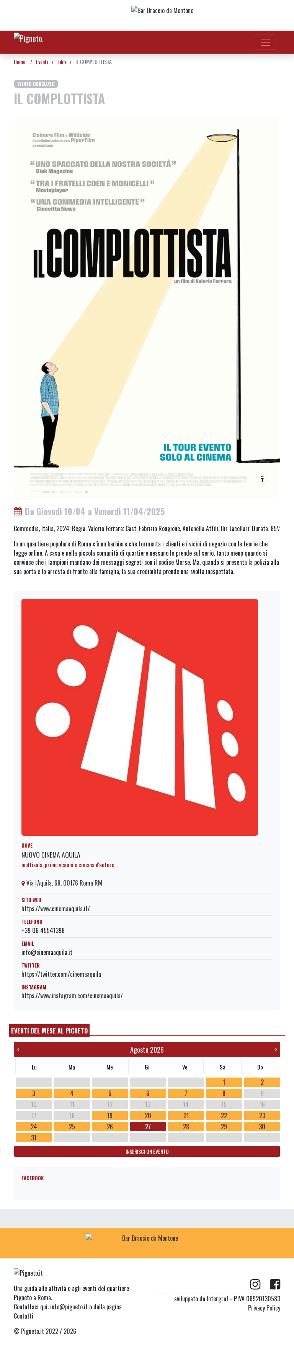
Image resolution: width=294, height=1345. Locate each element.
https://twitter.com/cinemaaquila (61, 974)
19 (110, 1115)
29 (224, 1126)
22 (224, 1115)
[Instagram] (260, 1284)
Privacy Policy (264, 1307)
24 (34, 1126)
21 (186, 1115)
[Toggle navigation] (265, 42)
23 (262, 1115)
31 (33, 1137)
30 (262, 1126)
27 (148, 1126)
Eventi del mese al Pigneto (49, 1030)
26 (110, 1126)
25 (72, 1126)
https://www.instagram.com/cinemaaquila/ (72, 995)
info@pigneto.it (69, 1306)
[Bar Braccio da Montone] (192, 15)
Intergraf (218, 1298)
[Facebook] (275, 1284)
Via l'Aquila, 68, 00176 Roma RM (63, 882)
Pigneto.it (32, 1331)
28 (186, 1126)
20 (148, 1115)
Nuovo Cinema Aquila (50, 854)
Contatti (23, 1315)
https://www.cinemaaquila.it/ (55, 908)
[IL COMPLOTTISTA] (147, 307)
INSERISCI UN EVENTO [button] (147, 1151)
